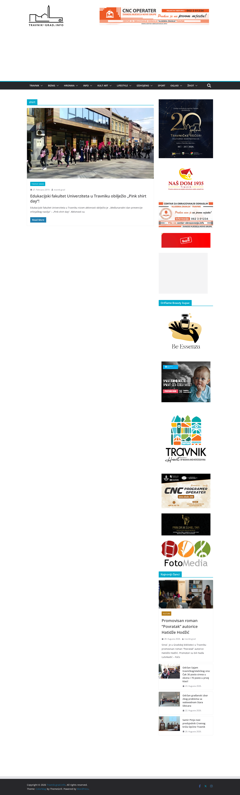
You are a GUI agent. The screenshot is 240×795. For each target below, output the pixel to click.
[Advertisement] (120, 56)
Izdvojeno (143, 85)
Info (86, 85)
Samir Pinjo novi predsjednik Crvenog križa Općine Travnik (194, 723)
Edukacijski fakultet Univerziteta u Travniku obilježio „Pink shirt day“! (88, 198)
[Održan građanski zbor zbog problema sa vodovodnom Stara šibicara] (169, 703)
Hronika (69, 85)
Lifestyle (122, 85)
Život (190, 85)
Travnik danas (38, 184)
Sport (161, 85)
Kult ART (102, 85)
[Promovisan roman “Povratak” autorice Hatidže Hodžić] (186, 594)
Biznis (51, 85)
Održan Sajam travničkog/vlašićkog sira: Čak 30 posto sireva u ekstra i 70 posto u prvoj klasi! (196, 674)
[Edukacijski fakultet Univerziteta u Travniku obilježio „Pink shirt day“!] (90, 143)
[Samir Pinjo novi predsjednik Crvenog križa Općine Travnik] (169, 725)
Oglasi (174, 85)
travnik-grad (59, 189)
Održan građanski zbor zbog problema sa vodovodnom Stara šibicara (195, 700)
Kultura (166, 613)
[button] (41, 85)
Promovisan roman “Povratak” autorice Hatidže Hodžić (180, 626)
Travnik (34, 85)
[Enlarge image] (208, 103)
